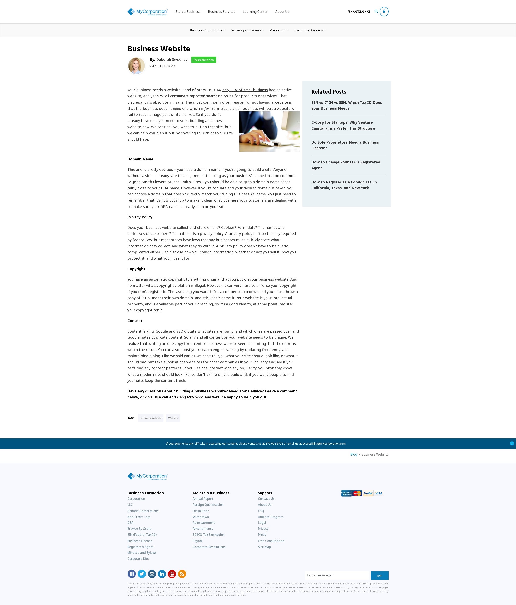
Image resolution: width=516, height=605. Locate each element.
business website (150, 418)
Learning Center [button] (255, 11)
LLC (130, 505)
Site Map (264, 547)
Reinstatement (204, 523)
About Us (282, 11)
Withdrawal (201, 517)
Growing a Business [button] (246, 30)
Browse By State (139, 529)
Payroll (198, 541)
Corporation (136, 499)
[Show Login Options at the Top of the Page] (384, 11)
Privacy (263, 529)
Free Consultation (271, 541)
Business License (139, 541)
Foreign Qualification (208, 505)
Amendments (203, 529)
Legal (262, 523)
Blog (353, 454)
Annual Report (203, 499)
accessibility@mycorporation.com (324, 443)
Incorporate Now (204, 60)
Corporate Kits (138, 559)
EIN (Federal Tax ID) (142, 535)
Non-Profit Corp (138, 517)
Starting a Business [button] (309, 30)
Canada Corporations (143, 511)
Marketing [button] (277, 30)
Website (173, 418)
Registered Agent (140, 547)
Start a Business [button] (188, 11)
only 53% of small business (245, 89)
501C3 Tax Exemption (209, 535)
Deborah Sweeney (172, 59)
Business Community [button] (206, 30)
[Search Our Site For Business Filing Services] (377, 12)
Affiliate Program (270, 517)
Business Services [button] (221, 11)
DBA (130, 523)
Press (262, 535)
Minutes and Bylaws (142, 553)
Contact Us (266, 499)
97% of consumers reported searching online (195, 95)
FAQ (261, 511)
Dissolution (201, 511)
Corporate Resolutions (209, 547)
